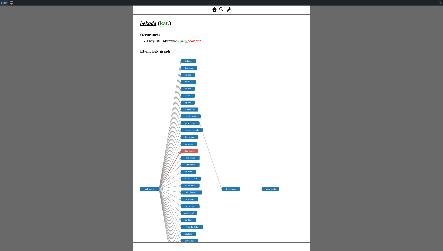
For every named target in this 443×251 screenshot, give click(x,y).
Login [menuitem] (4, 2)
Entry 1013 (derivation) (163, 41)
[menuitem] (11, 3)
